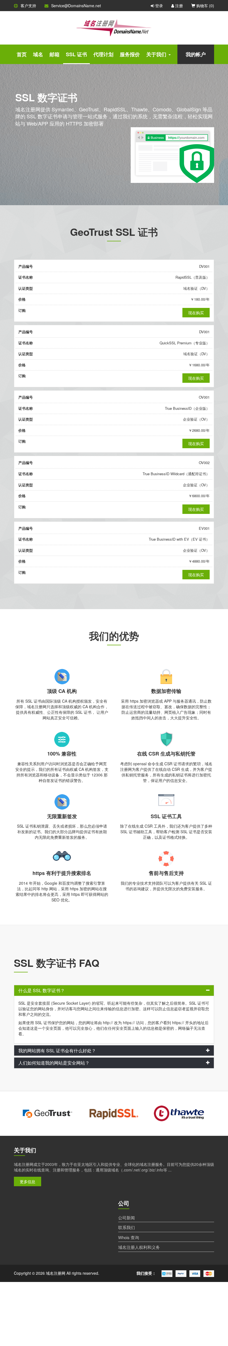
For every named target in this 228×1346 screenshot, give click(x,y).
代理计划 (103, 54)
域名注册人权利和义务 (139, 1247)
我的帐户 (196, 54)
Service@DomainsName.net (76, 5)
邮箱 (54, 54)
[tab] (114, 990)
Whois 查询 (128, 1237)
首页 (22, 54)
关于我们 (156, 54)
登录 (158, 5)
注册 (178, 5)
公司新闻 (126, 1217)
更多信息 (27, 1181)
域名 (38, 54)
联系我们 (126, 1227)
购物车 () (204, 5)
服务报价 (130, 54)
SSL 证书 (76, 54)
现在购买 (196, 312)
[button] (114, 990)
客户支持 (28, 5)
